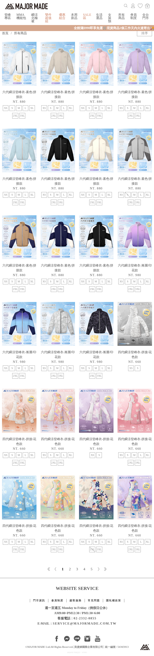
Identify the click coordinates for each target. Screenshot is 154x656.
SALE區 (87, 16)
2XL (15, 115)
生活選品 (99, 16)
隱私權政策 (113, 600)
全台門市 (145, 16)
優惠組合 (62, 16)
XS (5, 108)
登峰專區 (7, 16)
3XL (22, 115)
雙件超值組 (48, 18)
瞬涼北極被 (34, 18)
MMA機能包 (21, 16)
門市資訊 (39, 600)
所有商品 (121, 16)
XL (32, 108)
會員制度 (133, 16)
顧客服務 (76, 600)
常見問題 (94, 600)
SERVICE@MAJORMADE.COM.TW (85, 623)
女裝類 (109, 18)
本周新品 (74, 16)
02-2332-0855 (85, 618)
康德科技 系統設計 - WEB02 (77, 652)
